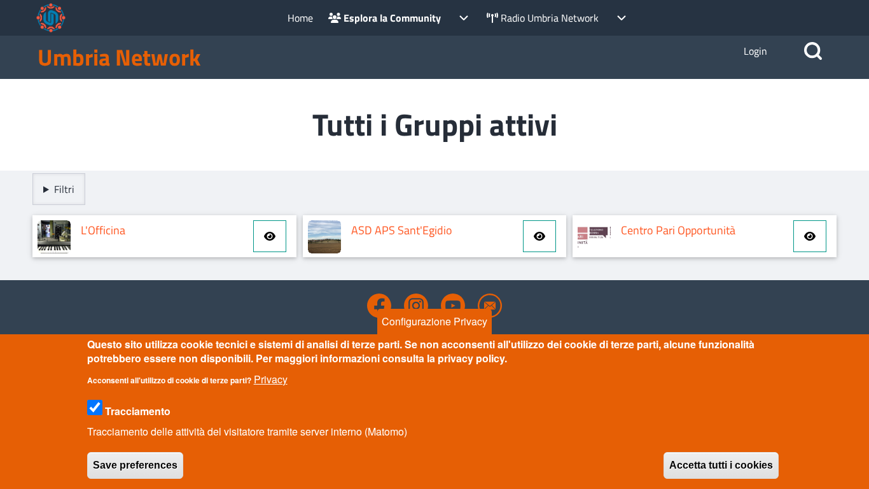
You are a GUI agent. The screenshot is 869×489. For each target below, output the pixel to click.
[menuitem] (300, 18)
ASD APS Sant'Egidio (401, 230)
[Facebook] (379, 305)
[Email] (490, 305)
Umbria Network (119, 57)
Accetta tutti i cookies (721, 465)
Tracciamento (137, 411)
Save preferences (135, 465)
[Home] (51, 18)
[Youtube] (453, 305)
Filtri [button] (64, 189)
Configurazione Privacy (434, 321)
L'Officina (103, 230)
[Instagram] (416, 305)
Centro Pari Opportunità (678, 230)
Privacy (271, 379)
